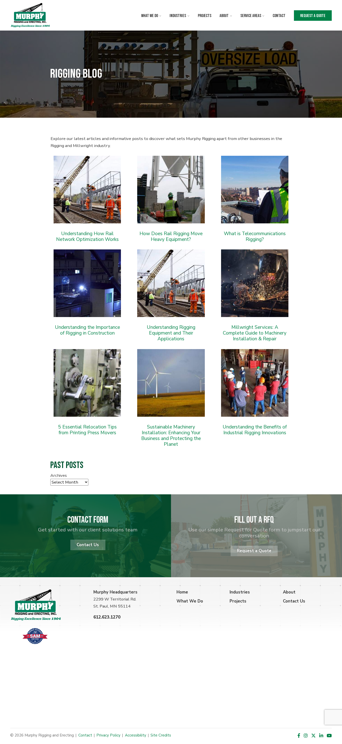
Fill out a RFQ (254, 519)
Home (182, 592)
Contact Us (88, 545)
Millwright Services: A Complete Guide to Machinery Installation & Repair (254, 333)
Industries (177, 15)
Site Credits (160, 735)
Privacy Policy (108, 735)
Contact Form (87, 519)
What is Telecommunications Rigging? (255, 236)
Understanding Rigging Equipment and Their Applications (171, 333)
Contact (279, 15)
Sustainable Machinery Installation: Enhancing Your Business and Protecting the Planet (171, 435)
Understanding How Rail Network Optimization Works (87, 236)
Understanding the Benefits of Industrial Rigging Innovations (255, 429)
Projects (204, 15)
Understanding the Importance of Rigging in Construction (87, 330)
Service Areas (250, 15)
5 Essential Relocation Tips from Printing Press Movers (87, 429)
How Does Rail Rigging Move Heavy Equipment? (171, 236)
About (224, 15)
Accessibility (135, 735)
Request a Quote (312, 15)
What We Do (149, 15)
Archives (58, 475)
